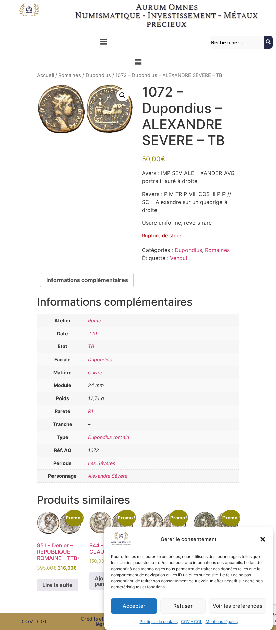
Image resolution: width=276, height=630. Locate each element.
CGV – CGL (191, 621)
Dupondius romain (108, 437)
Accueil (45, 75)
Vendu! (178, 258)
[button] (262, 539)
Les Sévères (101, 463)
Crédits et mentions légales (104, 621)
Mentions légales (222, 621)
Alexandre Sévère (107, 476)
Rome (94, 320)
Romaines (69, 75)
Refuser (183, 606)
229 (92, 333)
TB (91, 346)
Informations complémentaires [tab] (87, 280)
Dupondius (98, 75)
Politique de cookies (159, 621)
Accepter (134, 606)
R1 (90, 411)
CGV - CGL (34, 621)
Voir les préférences (237, 606)
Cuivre (95, 372)
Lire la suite (57, 585)
